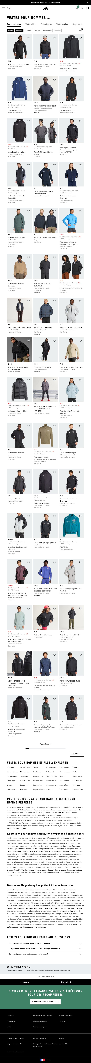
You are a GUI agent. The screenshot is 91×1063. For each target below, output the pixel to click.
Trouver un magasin (40, 1027)
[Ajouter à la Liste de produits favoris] (28, 38)
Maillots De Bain (24, 772)
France (48, 1060)
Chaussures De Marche (64, 781)
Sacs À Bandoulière (51, 790)
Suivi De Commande (65, 1015)
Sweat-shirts (25, 781)
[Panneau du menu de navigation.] (3, 8)
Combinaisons (12, 772)
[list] (45, 24)
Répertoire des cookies (15, 1044)
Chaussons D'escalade (63, 790)
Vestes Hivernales (63, 777)
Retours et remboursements (42, 1015)
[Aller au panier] (87, 8)
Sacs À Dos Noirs (63, 785)
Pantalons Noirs (37, 772)
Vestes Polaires (76, 768)
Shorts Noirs (77, 781)
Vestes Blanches (76, 772)
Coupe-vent (24, 785)
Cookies (61, 1038)
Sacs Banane (12, 776)
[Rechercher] (82, 8)
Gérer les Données (39, 1038)
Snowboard (24, 776)
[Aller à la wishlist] (9, 8)
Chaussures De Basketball (78, 777)
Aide (9, 1027)
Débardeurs (11, 790)
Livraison (11, 1015)
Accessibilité (63, 1044)
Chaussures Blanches (51, 768)
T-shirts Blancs (36, 768)
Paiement (62, 1021)
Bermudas (24, 790)
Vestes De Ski (51, 776)
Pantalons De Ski (51, 781)
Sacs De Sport (25, 767)
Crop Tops (11, 781)
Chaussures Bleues (38, 777)
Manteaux (11, 767)
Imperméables (39, 790)
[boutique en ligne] (45, 9)
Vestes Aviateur (10, 785)
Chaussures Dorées (38, 781)
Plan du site (12, 1021)
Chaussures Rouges (51, 785)
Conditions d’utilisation (16, 1052)
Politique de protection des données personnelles (45, 1045)
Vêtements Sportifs (50, 772)
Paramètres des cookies (16, 1038)
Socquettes (37, 785)
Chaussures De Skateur (64, 772)
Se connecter (24, 982)
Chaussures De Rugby (64, 768)
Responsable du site (40, 1021)
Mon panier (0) (66, 982)
